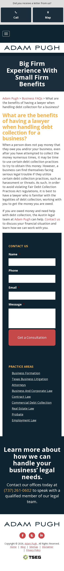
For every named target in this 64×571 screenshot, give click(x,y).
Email (14, 287)
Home (13, 546)
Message (17, 304)
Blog (23, 546)
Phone (13, 270)
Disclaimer (47, 546)
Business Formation (26, 373)
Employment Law (24, 420)
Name (14, 254)
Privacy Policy (33, 550)
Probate (17, 414)
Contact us (52, 219)
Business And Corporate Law (32, 391)
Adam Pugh (22, 219)
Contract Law (21, 397)
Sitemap (33, 546)
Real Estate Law (23, 408)
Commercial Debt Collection (32, 403)
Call (16, 17)
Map (48, 17)
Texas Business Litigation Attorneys (30, 382)
